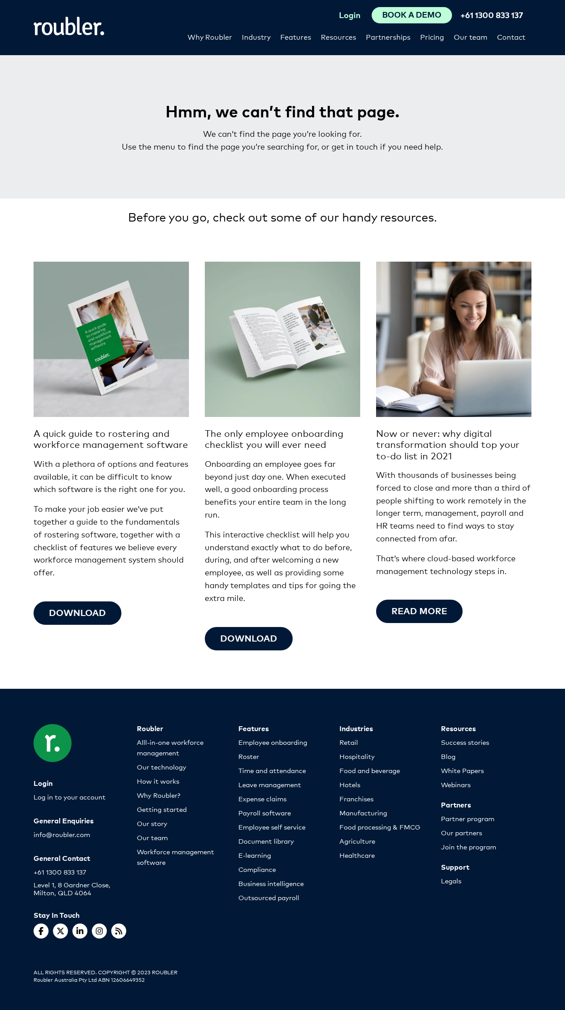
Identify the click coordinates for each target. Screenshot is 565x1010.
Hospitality (357, 756)
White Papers (462, 770)
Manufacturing (363, 812)
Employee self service (271, 826)
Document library (266, 841)
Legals (451, 880)
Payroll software (264, 812)
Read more (419, 610)
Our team (470, 36)
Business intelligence (271, 883)
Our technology (161, 766)
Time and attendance (272, 770)
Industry (256, 36)
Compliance (257, 869)
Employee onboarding (272, 742)
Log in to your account (69, 796)
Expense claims (262, 798)
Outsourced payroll (268, 897)
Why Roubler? (158, 795)
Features (295, 36)
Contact (511, 36)
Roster (248, 756)
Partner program (467, 818)
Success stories (465, 742)
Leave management (269, 784)
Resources (338, 36)
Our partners (461, 832)
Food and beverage (369, 770)
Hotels (349, 784)
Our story (152, 823)
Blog (448, 756)
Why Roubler (210, 36)
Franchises (356, 798)
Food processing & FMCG (379, 826)
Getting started (162, 809)
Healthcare (357, 855)
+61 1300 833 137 (491, 14)
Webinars (456, 784)
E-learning (254, 855)
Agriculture (357, 841)
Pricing (432, 36)
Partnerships (388, 36)
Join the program (468, 846)
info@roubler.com (62, 834)
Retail (348, 742)
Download (77, 612)
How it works (158, 781)
